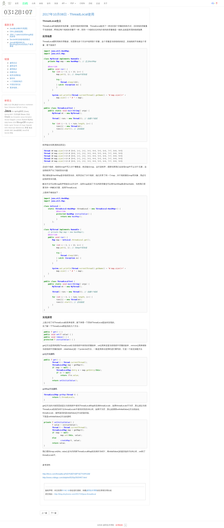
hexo (6, 107)
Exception (16, 117)
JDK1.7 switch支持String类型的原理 (21, 35)
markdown (29, 104)
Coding (24, 107)
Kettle (7, 125)
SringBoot (29, 122)
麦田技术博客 (91, 490)
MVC (11, 114)
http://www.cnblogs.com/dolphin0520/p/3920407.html (65, 477)
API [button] (63, 3)
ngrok (11, 125)
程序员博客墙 (15, 75)
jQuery (26, 111)
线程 (11, 130)
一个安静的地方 (16, 81)
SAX (6, 127)
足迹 (98, 3)
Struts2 (7, 119)
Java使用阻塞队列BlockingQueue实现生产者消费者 (21, 44)
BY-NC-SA (66, 490)
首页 (17, 3)
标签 (41, 3)
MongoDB (21, 122)
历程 (90, 3)
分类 (33, 3)
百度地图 (17, 114)
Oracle (7, 116)
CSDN (82, 3)
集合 (30, 127)
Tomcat (16, 125)
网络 (11, 133)
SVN (14, 122)
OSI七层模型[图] (16, 31)
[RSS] (125, 525)
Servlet (7, 133)
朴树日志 (13, 72)
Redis (10, 122)
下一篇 (53, 513)
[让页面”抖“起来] (214, 3)
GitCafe (19, 107)
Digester (29, 125)
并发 (26, 127)
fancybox (28, 117)
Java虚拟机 (17, 130)
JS (20, 125)
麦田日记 (13, 62)
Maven (23, 114)
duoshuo (22, 104)
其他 (28, 114)
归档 (25, 3)
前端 (6, 122)
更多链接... (14, 87)
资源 (56, 3)
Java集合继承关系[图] (18, 28)
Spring (7, 114)
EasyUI (12, 119)
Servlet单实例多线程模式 (20, 39)
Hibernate (11, 127)
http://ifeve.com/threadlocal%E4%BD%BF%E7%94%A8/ (66, 474)
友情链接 (119, 525)
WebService (20, 127)
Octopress (12, 107)
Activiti (24, 119)
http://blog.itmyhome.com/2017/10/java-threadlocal (75, 494)
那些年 (12, 78)
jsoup (23, 117)
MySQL (30, 119)
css (11, 117)
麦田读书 (13, 65)
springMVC (19, 111)
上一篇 (44, 513)
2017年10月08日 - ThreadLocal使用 (68, 14)
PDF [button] (72, 3)
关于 (105, 3)
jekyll (16, 104)
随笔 (6, 104)
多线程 (7, 130)
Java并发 (25, 130)
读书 (48, 3)
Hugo (23, 125)
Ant (13, 111)
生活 (9, 104)
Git (13, 104)
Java (8, 110)
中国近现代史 (15, 84)
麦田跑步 (13, 69)
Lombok (18, 119)
